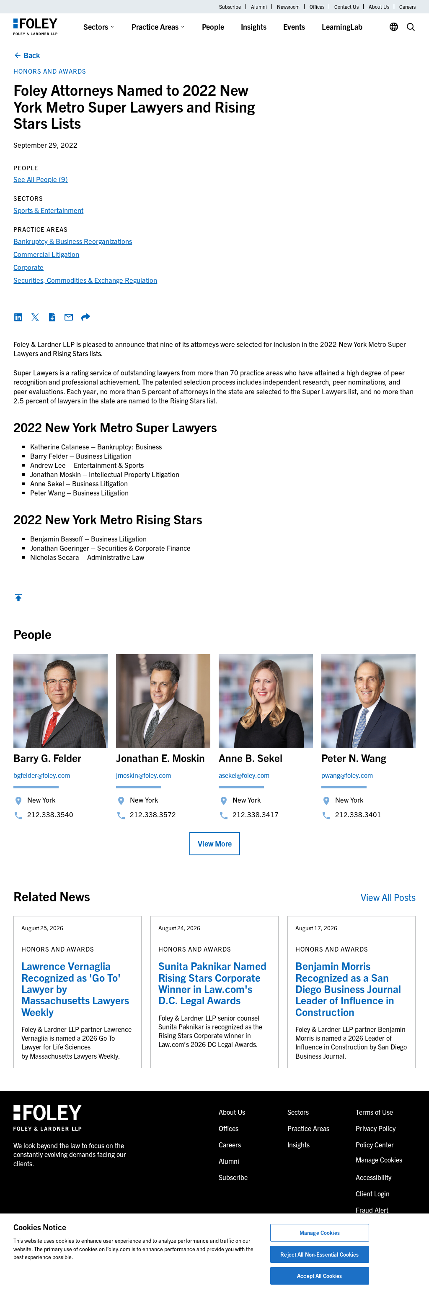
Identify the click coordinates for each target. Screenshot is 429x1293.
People (213, 26)
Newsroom (288, 6)
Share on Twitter (35, 317)
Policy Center (375, 1144)
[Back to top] (18, 599)
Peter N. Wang (353, 757)
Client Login (373, 1193)
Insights (253, 26)
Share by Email (69, 317)
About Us (379, 6)
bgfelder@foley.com (41, 775)
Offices (317, 6)
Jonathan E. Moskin (160, 757)
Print (52, 317)
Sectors (95, 26)
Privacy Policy (375, 1128)
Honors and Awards (49, 71)
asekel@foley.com (244, 775)
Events (294, 26)
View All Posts (388, 897)
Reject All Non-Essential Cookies (319, 1254)
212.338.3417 (256, 814)
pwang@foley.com (347, 775)
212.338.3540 (50, 814)
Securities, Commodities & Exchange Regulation (85, 279)
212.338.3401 (358, 814)
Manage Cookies (320, 1232)
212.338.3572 (153, 814)
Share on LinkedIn (18, 317)
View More (215, 843)
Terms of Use (374, 1112)
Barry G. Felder (47, 757)
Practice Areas (155, 26)
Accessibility (373, 1177)
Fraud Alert (372, 1210)
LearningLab (342, 26)
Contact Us (346, 6)
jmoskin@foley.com (143, 775)
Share (85, 317)
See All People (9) (40, 178)
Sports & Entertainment (48, 209)
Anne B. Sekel (250, 757)
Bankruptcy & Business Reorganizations (72, 240)
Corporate (28, 266)
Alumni (259, 6)
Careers (407, 6)
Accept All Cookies (319, 1275)
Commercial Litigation (46, 253)
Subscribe (230, 6)
